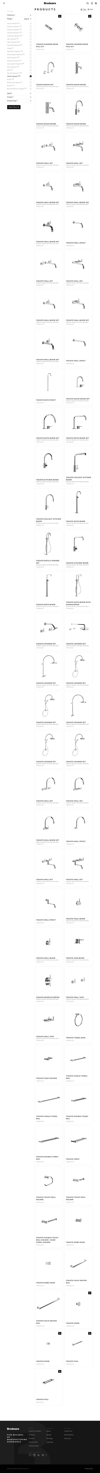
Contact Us (68, 1431)
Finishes (31, 1438)
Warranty (67, 1438)
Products (32, 1435)
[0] (92, 3)
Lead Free (49, 1442)
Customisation (34, 1446)
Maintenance (69, 1435)
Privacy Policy (89, 1469)
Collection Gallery (35, 1431)
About (48, 1431)
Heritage (49, 1438)
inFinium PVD (33, 1442)
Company (50, 1428)
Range (31, 1428)
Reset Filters (13, 107)
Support (67, 1428)
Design (48, 1435)
